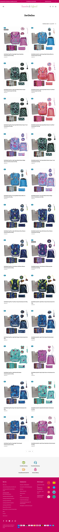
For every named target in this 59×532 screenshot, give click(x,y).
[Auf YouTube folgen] (9, 521)
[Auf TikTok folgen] (12, 521)
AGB (21, 495)
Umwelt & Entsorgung (24, 497)
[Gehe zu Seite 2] (32, 451)
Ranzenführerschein (7, 507)
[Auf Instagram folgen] (6, 521)
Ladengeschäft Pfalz (7, 500)
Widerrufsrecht (23, 491)
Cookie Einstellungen (24, 499)
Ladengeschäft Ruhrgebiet (8, 502)
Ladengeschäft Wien (7, 504)
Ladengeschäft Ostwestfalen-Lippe (9, 489)
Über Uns (4, 484)
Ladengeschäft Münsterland (8, 498)
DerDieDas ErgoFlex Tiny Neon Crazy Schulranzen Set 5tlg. (16, 301)
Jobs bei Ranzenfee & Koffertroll (9, 486)
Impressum (5, 515)
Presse (4, 513)
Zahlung (21, 489)
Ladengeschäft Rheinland (8, 496)
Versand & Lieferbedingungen (26, 486)
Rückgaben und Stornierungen (26, 505)
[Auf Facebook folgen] (3, 521)
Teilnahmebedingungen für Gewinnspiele (25, 502)
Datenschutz (22, 493)
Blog (4, 511)
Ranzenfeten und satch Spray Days (10, 509)
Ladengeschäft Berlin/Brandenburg (7, 493)
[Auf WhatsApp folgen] (15, 521)
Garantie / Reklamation (24, 484)
